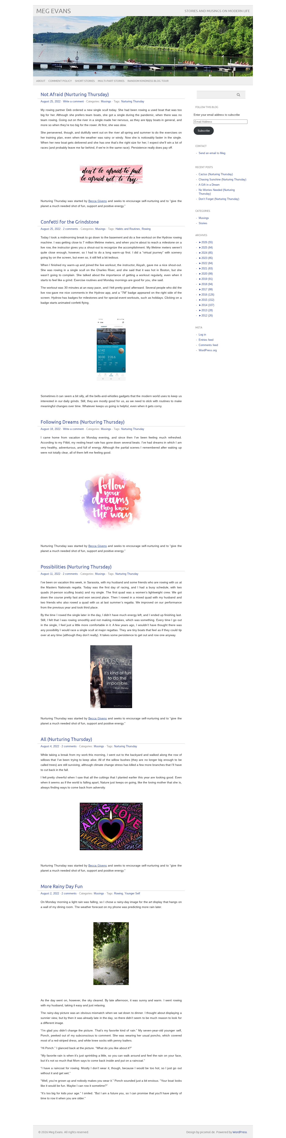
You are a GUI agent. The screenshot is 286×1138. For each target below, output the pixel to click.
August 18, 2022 (51, 429)
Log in (202, 334)
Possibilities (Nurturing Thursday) (76, 567)
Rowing (146, 228)
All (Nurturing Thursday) (66, 739)
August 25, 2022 (51, 101)
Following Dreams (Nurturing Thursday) (83, 422)
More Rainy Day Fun (62, 886)
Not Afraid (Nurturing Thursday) (75, 94)
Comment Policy (60, 81)
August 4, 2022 (50, 746)
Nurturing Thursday (132, 101)
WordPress (240, 1132)
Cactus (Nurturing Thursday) (216, 174)
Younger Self (132, 893)
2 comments (70, 228)
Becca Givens (97, 201)
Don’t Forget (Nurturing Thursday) (219, 199)
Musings (106, 101)
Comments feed (208, 345)
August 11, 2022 (50, 573)
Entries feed (206, 339)
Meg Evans (53, 11)
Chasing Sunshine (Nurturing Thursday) (222, 179)
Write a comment (73, 101)
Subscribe (204, 130)
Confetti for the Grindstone (70, 222)
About (40, 81)
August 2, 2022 (50, 893)
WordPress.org (208, 350)
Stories (203, 223)
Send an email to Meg (212, 153)
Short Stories (85, 81)
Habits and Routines (128, 228)
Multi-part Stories (111, 81)
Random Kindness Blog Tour (148, 81)
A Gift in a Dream (209, 184)
